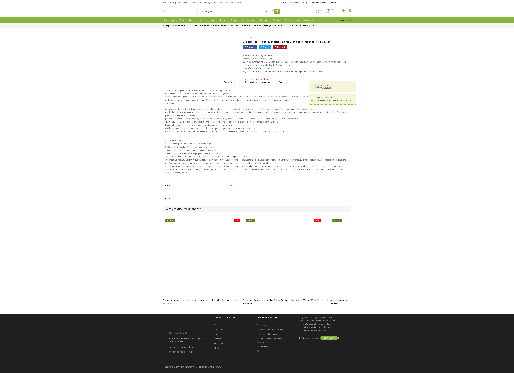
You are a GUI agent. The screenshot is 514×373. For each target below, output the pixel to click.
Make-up (210, 20)
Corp (191, 20)
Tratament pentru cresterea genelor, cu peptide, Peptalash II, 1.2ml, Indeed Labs (200, 300)
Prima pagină (168, 25)
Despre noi (261, 325)
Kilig (230, 185)
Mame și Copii (248, 20)
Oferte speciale (170, 20)
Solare (222, 20)
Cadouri (276, 20)
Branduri (263, 20)
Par (200, 20)
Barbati (234, 20)
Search (277, 11)
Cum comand (220, 329)
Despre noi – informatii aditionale (271, 329)
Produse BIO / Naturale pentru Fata (193, 25)
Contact (217, 338)
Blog (259, 351)
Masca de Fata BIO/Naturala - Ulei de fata (231, 25)
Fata (182, 20)
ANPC (216, 348)
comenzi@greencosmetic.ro (181, 347)
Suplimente (309, 20)
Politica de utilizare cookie (268, 334)
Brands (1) (284, 82)
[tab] (229, 83)
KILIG (167, 198)
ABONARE (329, 338)
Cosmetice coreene (293, 20)
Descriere (229, 82)
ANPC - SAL (219, 343)
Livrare (217, 334)
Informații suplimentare (257, 82)
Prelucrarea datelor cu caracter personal (270, 340)
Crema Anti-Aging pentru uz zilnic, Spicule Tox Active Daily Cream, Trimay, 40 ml (279, 300)
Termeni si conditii (264, 346)
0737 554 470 (322, 12)
